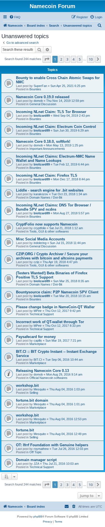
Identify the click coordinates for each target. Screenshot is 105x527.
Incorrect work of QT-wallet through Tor (50, 322)
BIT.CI (38, 359)
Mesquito (40, 389)
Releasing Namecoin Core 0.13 (42, 371)
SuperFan (40, 86)
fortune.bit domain (32, 400)
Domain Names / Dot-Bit (45, 197)
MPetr (38, 310)
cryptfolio (40, 228)
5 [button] (80, 59)
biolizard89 (42, 115)
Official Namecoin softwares (48, 377)
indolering (40, 243)
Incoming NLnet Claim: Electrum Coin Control (56, 127)
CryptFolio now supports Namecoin (47, 224)
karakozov (41, 194)
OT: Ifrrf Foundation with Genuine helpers (52, 445)
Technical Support (41, 314)
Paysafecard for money (36, 337)
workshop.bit (27, 385)
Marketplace (37, 344)
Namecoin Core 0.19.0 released (42, 97)
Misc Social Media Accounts (40, 239)
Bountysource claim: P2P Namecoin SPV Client (57, 292)
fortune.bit (25, 430)
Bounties (35, 89)
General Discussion (42, 104)
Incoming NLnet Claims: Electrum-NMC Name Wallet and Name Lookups (55, 158)
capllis (38, 340)
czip (36, 262)
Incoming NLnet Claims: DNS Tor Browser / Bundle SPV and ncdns (53, 207)
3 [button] (67, 59)
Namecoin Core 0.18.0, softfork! (43, 141)
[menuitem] (14, 17)
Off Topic (35, 452)
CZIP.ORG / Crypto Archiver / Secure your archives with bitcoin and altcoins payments (54, 256)
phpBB (37, 516)
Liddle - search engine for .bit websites (49, 190)
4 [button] (73, 59)
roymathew (41, 448)
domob (38, 100)
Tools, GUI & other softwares (49, 231)
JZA (36, 463)
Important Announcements (47, 148)
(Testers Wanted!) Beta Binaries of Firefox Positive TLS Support (51, 275)
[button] (47, 59)
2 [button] (61, 59)
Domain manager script (36, 460)
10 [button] (91, 59)
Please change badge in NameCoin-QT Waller (55, 307)
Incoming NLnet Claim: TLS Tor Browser (51, 112)
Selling (33, 392)
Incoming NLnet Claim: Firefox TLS (46, 175)
